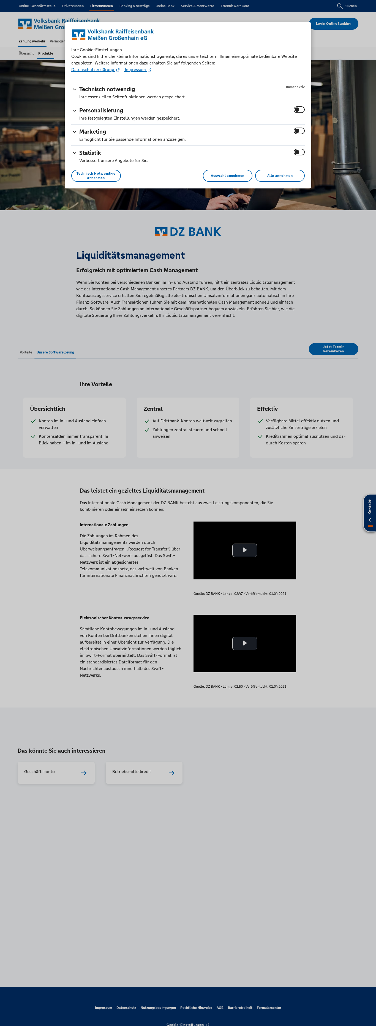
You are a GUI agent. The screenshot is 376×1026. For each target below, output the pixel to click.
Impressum (135, 69)
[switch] (299, 109)
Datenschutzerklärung (93, 69)
